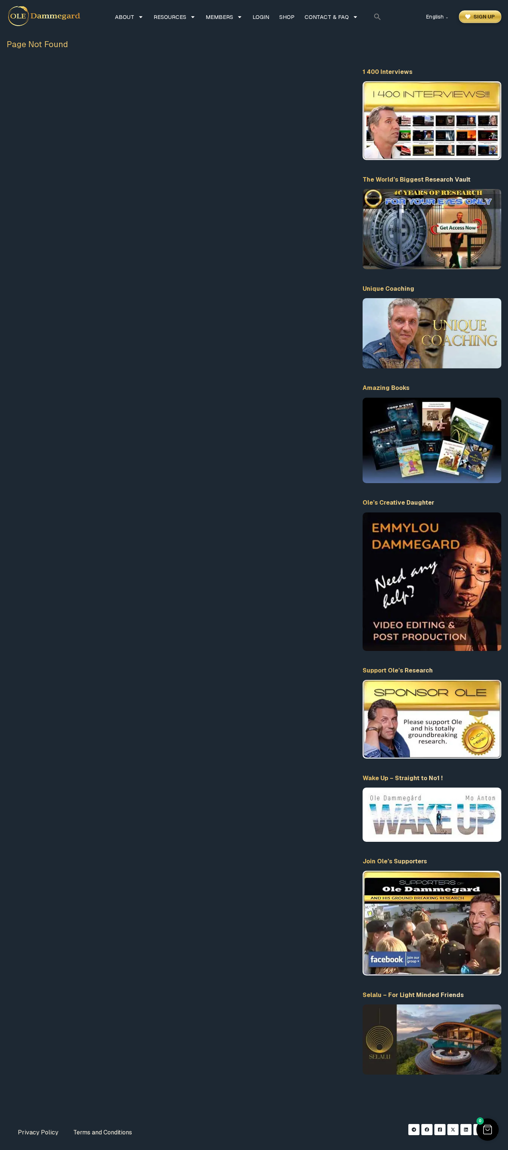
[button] (377, 16)
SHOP (287, 16)
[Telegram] (413, 1129)
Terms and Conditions (102, 1132)
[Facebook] (427, 1129)
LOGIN (261, 16)
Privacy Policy (38, 1132)
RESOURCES (170, 16)
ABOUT (124, 16)
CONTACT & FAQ (327, 16)
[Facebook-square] (440, 1129)
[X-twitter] (453, 1129)
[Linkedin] (466, 1129)
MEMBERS (219, 16)
